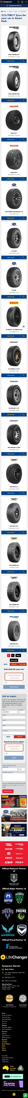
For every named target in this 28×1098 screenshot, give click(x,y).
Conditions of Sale (21, 1090)
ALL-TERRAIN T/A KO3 (14, 369)
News (4, 1048)
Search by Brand (6, 1019)
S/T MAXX (14, 251)
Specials (4, 1040)
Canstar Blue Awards (7, 1058)
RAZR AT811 (14, 133)
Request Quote (8, 791)
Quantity (21, 710)
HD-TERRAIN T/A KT (14, 408)
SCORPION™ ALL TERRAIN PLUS (14, 329)
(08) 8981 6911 (10, 977)
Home (4, 11)
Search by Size (6, 1017)
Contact (4, 1042)
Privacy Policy (10, 785)
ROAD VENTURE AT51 (14, 54)
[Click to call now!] (18, 2)
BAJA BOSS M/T (14, 526)
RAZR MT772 (14, 172)
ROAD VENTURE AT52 (14, 94)
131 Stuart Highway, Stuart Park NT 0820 (14, 973)
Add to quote (10, 61)
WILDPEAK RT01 (14, 644)
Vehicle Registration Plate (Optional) (9, 766)
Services (4, 1031)
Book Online (6, 1044)
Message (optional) (7, 772)
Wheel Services (6, 1037)
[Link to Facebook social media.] (14, 1094)
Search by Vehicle (7, 1015)
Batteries (4, 1033)
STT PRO (14, 290)
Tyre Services (5, 1035)
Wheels (4, 1025)
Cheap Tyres (5, 1062)
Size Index (4, 1056)
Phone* (4, 720)
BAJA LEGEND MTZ (14, 604)
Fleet (3, 1046)
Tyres (3, 1013)
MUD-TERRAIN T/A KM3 (14, 447)
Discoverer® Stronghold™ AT (14, 211)
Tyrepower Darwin (15, 5)
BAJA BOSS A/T (14, 486)
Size (3, 710)
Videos (4, 1050)
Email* (4, 725)
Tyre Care (4, 1021)
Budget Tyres (5, 1060)
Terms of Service (20, 785)
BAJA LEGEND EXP (14, 565)
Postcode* (5, 731)
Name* (4, 715)
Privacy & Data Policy (11, 1090)
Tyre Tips (4, 1023)
